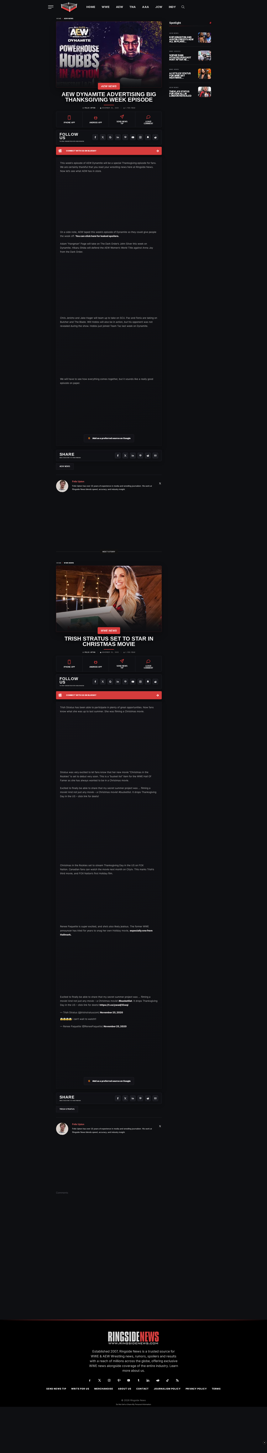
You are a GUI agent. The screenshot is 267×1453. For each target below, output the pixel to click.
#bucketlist (125, 1001)
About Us (124, 1389)
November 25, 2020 (111, 1012)
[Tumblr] (138, 1380)
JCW (158, 7)
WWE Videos (175, 51)
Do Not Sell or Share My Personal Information (133, 1404)
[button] (183, 7)
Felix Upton (90, 108)
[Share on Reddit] (148, 455)
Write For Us (80, 1389)
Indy (172, 7)
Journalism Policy (167, 1389)
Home (90, 7)
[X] (103, 137)
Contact (142, 1389)
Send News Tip (56, 1389)
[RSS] (177, 1380)
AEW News (68, 18)
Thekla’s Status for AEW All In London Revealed (180, 93)
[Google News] (110, 137)
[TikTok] (168, 1380)
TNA (132, 7)
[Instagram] (140, 137)
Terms (216, 1389)
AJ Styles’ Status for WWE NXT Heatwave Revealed (180, 75)
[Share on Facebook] (118, 455)
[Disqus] (109, 1240)
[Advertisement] (81, 355)
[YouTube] (133, 137)
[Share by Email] (155, 455)
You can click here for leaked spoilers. (97, 236)
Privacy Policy (196, 1389)
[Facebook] (95, 137)
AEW (119, 7)
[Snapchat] (148, 137)
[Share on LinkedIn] (133, 455)
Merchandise (103, 1389)
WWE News (69, 563)
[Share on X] (125, 455)
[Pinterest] (125, 137)
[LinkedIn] (118, 137)
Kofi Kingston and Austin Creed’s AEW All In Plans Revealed (181, 39)
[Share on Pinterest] (140, 455)
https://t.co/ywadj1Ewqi (114, 1005)
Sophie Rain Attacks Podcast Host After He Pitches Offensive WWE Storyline (180, 57)
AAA (145, 7)
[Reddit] (155, 137)
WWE (106, 7)
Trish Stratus (67, 1109)
